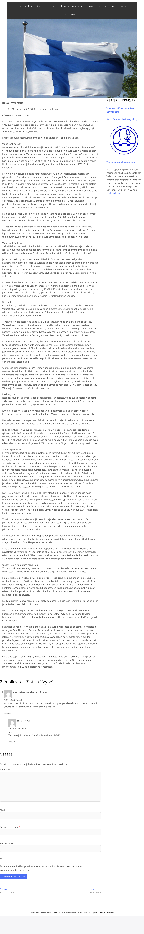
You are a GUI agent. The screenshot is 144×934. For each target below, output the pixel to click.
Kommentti (7, 769)
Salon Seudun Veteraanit (40, 912)
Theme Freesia (70, 912)
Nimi (3, 810)
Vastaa (7, 713)
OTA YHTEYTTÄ (72, 15)
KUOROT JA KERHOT (73, 6)
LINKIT (90, 6)
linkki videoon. (114, 193)
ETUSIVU (22, 6)
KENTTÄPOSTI (37, 6)
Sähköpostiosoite (10, 826)
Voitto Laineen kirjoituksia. (120, 161)
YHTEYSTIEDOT (119, 6)
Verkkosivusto (7, 843)
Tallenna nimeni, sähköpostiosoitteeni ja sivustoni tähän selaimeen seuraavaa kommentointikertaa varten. (41, 868)
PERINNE (52, 6)
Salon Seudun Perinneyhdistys (122, 119)
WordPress (82, 912)
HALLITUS (102, 6)
